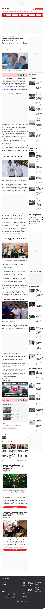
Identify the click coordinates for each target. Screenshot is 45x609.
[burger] (42, 11)
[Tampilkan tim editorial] (27, 438)
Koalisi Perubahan (19, 80)
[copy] (26, 76)
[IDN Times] (5, 8)
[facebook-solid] (21, 76)
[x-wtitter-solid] (23, 76)
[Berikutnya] (28, 510)
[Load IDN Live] (36, 278)
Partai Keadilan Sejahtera (8, 90)
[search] (33, 9)
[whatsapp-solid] (18, 76)
